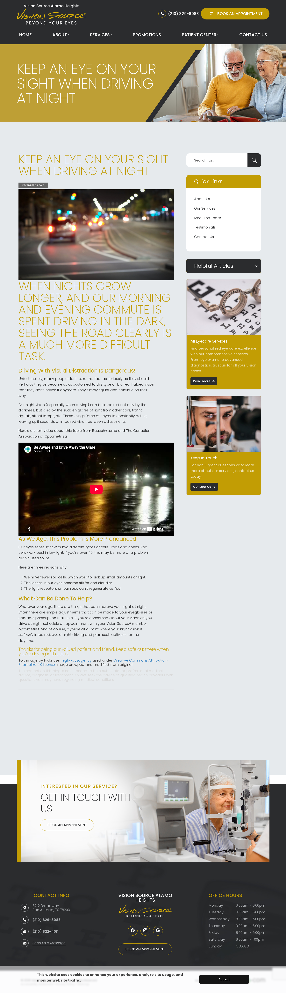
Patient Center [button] (199, 35)
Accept (224, 979)
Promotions (147, 35)
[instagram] (145, 931)
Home (25, 35)
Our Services (204, 208)
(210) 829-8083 (46, 919)
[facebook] (133, 931)
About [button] (59, 35)
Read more (201, 381)
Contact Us (253, 35)
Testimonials (205, 227)
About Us (202, 198)
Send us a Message (49, 943)
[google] (158, 931)
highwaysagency (77, 660)
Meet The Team (207, 217)
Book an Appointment (67, 825)
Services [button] (100, 35)
